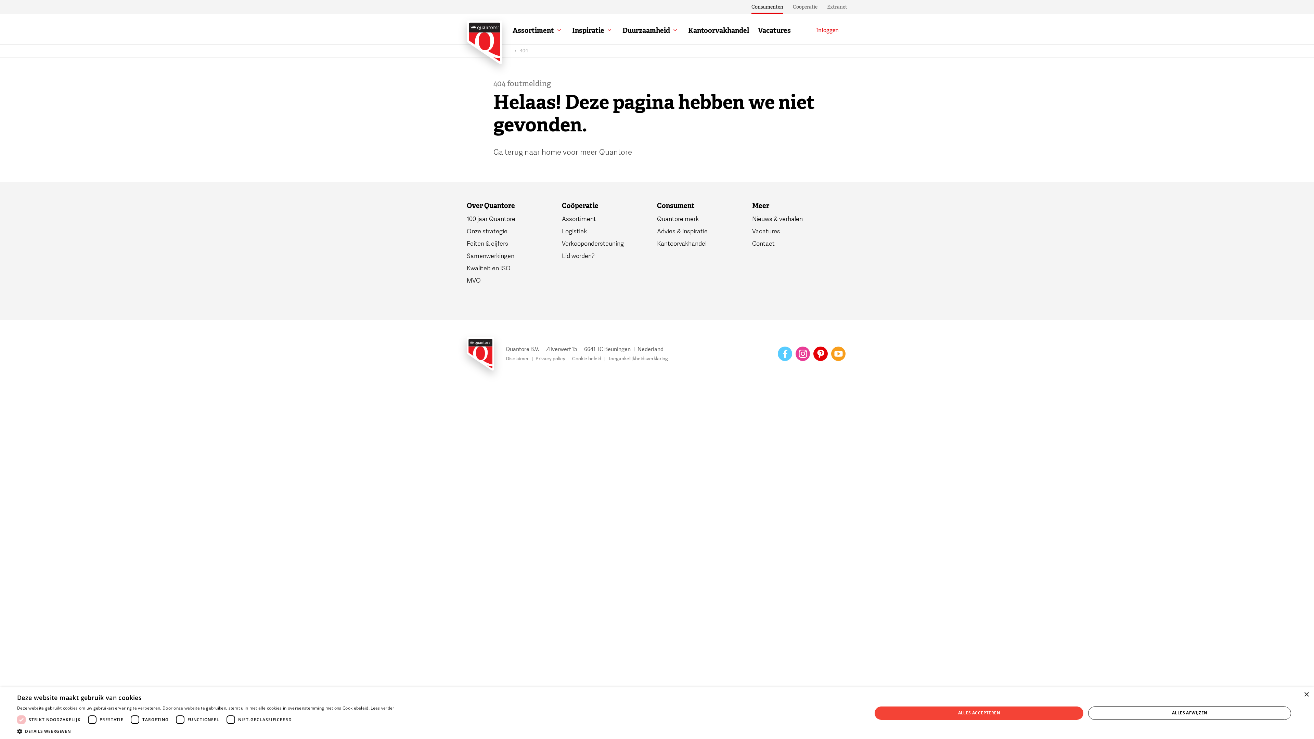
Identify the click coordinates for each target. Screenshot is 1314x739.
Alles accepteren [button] (979, 713)
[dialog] (657, 713)
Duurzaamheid (646, 30)
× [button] (1306, 694)
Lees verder (382, 708)
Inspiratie (588, 30)
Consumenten (767, 7)
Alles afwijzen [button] (1190, 713)
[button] (206, 731)
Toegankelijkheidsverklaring (638, 358)
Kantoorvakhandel (718, 30)
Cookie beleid (586, 358)
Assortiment (533, 30)
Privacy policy (550, 358)
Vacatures (774, 30)
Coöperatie (805, 7)
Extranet (837, 7)
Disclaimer (517, 358)
